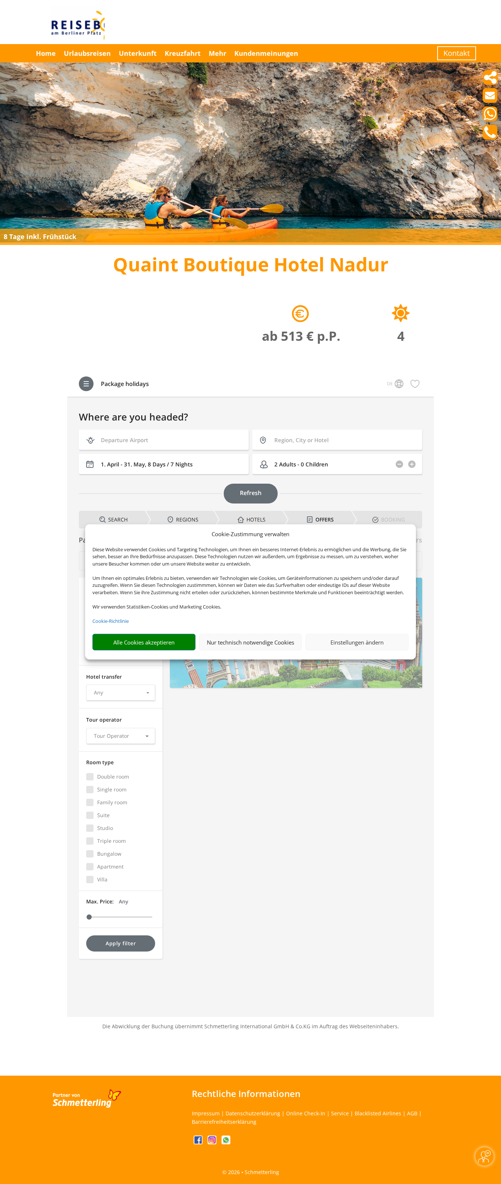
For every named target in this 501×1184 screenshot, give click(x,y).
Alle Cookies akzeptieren (144, 642)
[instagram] (213, 1142)
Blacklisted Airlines (378, 1113)
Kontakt (456, 53)
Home (46, 53)
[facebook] (199, 1142)
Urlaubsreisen (87, 53)
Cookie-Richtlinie (110, 621)
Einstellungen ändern (357, 642)
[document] (250, 266)
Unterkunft (138, 53)
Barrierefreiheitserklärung (224, 1121)
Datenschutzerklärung (253, 1113)
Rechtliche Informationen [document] (246, 1093)
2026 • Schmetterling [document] (253, 1172)
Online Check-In (305, 1113)
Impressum (206, 1113)
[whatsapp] (226, 1142)
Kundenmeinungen (266, 53)
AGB (412, 1113)
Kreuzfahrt (183, 53)
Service (340, 1113)
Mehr (217, 53)
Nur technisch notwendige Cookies (250, 642)
